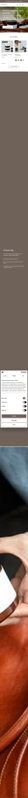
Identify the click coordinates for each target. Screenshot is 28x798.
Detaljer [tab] (14, 375)
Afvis (14, 424)
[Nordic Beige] (16, 60)
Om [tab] (23, 375)
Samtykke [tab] (5, 375)
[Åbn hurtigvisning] (12, 49)
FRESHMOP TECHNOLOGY (18, 55)
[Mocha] (21, 60)
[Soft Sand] (23, 60)
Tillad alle (14, 416)
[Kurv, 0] (22, 4)
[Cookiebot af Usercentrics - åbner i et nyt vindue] (21, 372)
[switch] (25, 402)
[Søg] (17, 4)
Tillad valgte (14, 420)
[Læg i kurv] (12, 51)
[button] (26, 4)
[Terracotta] (18, 60)
